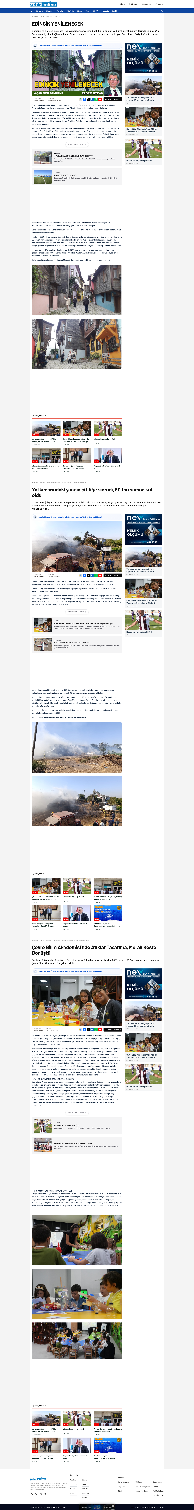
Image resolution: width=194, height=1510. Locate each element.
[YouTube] (100, 99)
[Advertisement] (77, 203)
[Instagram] (41, 1494)
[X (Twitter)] (88, 99)
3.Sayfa (42, 482)
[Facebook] (84, 99)
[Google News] (80, 99)
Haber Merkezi (39, 100)
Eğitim (42, 940)
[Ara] (162, 11)
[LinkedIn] (92, 99)
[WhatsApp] (96, 99)
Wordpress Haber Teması (155, 1507)
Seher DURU (38, 1030)
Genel (42, 17)
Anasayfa (35, 17)
